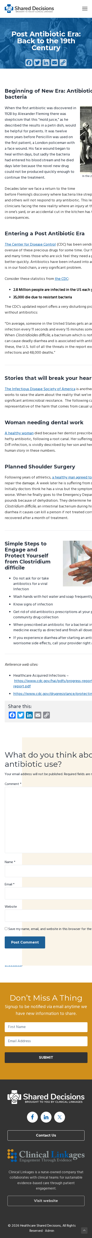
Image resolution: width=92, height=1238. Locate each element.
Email (10, 884)
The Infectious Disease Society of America (40, 389)
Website (11, 907)
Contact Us (46, 1135)
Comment (13, 784)
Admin (49, 1231)
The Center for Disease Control (30, 245)
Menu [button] (79, 8)
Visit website (46, 1201)
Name (10, 862)
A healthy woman (19, 433)
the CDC (61, 279)
